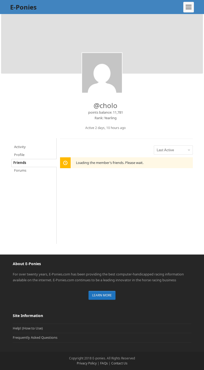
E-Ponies (23, 7)
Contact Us (119, 363)
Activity (20, 146)
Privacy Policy (87, 363)
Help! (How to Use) (28, 328)
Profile (19, 154)
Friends (19, 162)
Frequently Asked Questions (35, 337)
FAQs (104, 363)
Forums (20, 170)
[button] (188, 7)
